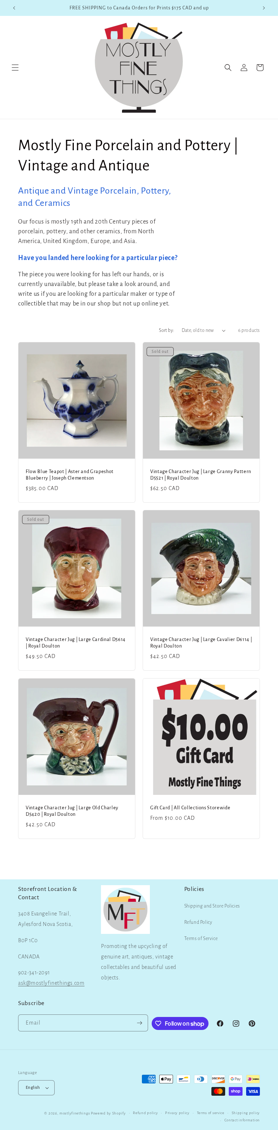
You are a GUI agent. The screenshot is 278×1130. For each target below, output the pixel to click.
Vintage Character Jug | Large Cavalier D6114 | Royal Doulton (201, 643)
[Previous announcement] (14, 8)
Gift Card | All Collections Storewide (190, 807)
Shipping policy (246, 1113)
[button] (15, 67)
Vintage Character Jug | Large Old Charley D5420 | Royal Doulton (72, 811)
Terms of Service (201, 938)
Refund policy (145, 1113)
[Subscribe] (140, 1022)
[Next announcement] (264, 8)
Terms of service (210, 1113)
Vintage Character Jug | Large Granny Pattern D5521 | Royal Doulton (200, 475)
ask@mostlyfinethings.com (51, 983)
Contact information (242, 1120)
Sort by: (166, 330)
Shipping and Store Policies (212, 906)
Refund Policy (198, 922)
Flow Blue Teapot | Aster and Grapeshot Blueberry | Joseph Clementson (70, 475)
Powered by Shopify (108, 1113)
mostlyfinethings (74, 1113)
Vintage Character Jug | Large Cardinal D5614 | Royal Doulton (76, 643)
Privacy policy (177, 1113)
